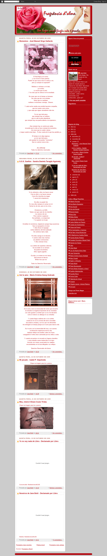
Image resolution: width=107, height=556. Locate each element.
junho (74, 182)
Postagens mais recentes (24, 545)
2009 (72, 134)
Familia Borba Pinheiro (77, 238)
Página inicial (41, 545)
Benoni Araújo (74, 212)
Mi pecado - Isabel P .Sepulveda (32, 360)
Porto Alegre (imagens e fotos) (79, 268)
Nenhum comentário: (56, 394)
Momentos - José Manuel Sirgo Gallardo (36, 41)
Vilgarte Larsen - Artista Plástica (80, 284)
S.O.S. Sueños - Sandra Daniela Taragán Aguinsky (40, 161)
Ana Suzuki (73, 207)
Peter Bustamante (75, 266)
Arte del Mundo (74, 209)
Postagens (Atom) (27, 549)
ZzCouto (72, 287)
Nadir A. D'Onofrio (75, 261)
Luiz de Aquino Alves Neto (78, 250)
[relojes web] (74, 50)
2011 (72, 129)
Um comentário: (57, 153)
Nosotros (21, 536)
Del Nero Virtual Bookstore (78, 232)
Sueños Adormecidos (76, 271)
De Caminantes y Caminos (78, 230)
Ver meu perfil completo (78, 100)
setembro (75, 175)
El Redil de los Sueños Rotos (79, 235)
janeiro (74, 192)
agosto (74, 177)
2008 (72, 195)
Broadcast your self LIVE (34, 484)
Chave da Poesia (75, 227)
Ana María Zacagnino (76, 204)
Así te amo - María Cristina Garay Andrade (36, 275)
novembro (75, 139)
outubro (74, 141)
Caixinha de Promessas (77, 219)
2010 (72, 132)
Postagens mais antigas (56, 545)
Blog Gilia (73, 214)
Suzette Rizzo (74, 274)
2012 (72, 127)
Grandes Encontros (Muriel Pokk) (80, 240)
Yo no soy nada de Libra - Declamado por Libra (38, 441)
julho (73, 179)
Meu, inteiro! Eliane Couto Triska (33, 402)
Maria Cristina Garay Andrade (79, 256)
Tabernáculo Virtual (76, 279)
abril (73, 187)
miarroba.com (72, 293)
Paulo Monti (73, 263)
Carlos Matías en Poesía (77, 222)
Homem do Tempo (75, 243)
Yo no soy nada (23, 484)
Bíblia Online (74, 217)
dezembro (75, 136)
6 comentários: (57, 540)
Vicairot (72, 281)
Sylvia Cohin (74, 276)
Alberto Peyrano (75, 201)
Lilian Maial (73, 248)
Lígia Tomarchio (75, 253)
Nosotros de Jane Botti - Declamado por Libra (38, 493)
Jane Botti (83, 73)
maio (74, 184)
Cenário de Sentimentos (77, 225)
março (74, 189)
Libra (71, 245)
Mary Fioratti (74, 258)
